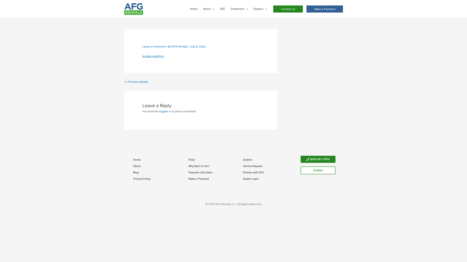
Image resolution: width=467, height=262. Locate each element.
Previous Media (136, 82)
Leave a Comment (153, 46)
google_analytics (153, 56)
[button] (212, 9)
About (207, 9)
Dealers (258, 9)
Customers (237, 9)
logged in (165, 111)
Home (194, 9)
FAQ (222, 9)
